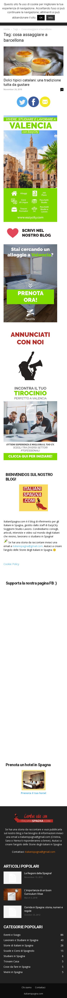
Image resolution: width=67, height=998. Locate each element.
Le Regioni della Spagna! (38, 873)
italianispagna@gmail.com (28, 546)
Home (7, 29)
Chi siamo (27, 987)
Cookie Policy (11, 564)
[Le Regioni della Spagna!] (12, 878)
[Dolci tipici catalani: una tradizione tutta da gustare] (33, 61)
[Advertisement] (34, 725)
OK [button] (41, 17)
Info (50, 17)
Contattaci (40, 987)
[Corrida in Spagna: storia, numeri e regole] (12, 912)
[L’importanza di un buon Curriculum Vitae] (12, 894)
